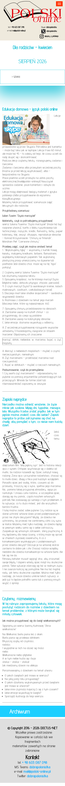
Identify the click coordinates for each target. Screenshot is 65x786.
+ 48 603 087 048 (17, 27)
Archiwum (19, 711)
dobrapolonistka (51, 27)
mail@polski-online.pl (18, 30)
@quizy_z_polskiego (51, 36)
